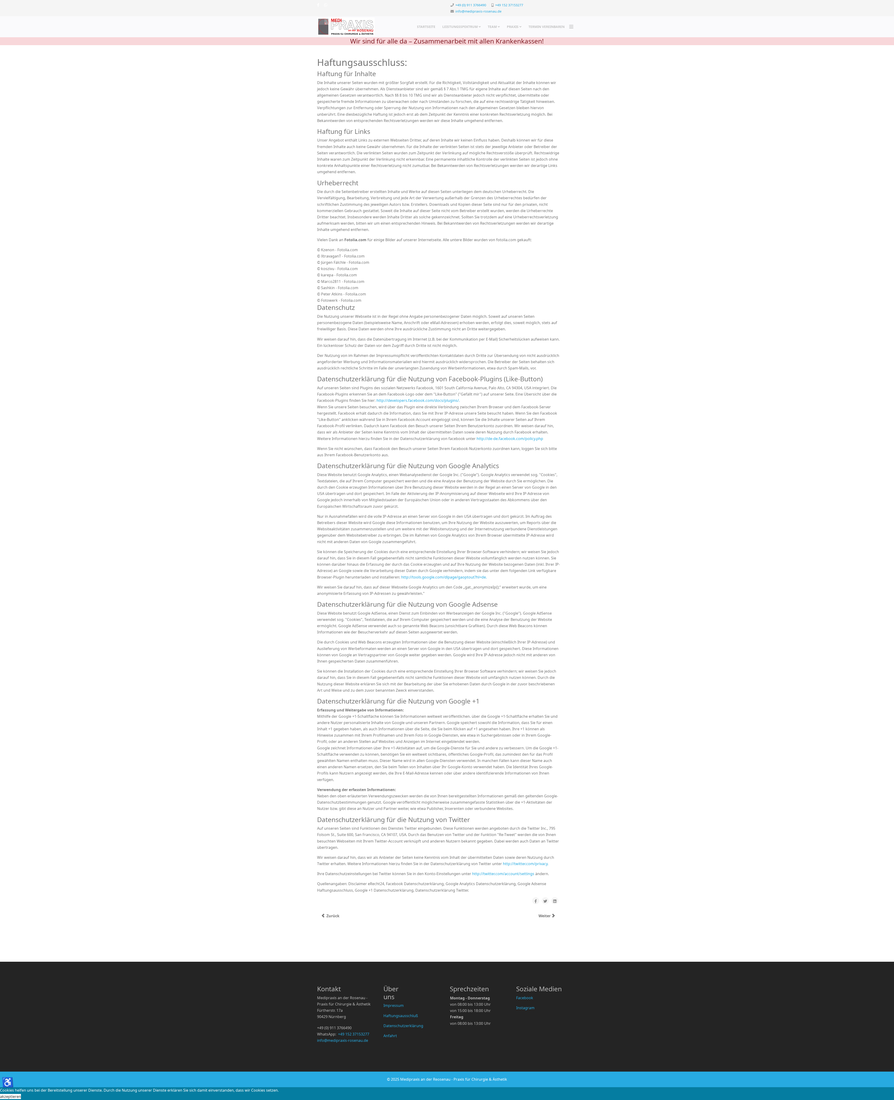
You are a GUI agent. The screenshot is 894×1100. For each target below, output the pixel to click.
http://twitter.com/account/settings (503, 873)
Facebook (524, 997)
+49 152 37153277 (509, 5)
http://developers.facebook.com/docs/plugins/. (418, 400)
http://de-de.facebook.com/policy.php (510, 438)
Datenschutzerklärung (403, 1025)
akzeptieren (10, 1096)
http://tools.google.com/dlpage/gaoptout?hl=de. (444, 577)
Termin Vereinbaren (546, 26)
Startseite (426, 26)
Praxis (512, 26)
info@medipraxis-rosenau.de (478, 11)
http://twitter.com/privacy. (526, 863)
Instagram (525, 1007)
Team (492, 26)
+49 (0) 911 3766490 (470, 5)
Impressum (393, 1005)
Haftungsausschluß (400, 1015)
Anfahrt (390, 1035)
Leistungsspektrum (460, 26)
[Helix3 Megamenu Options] (571, 26)
